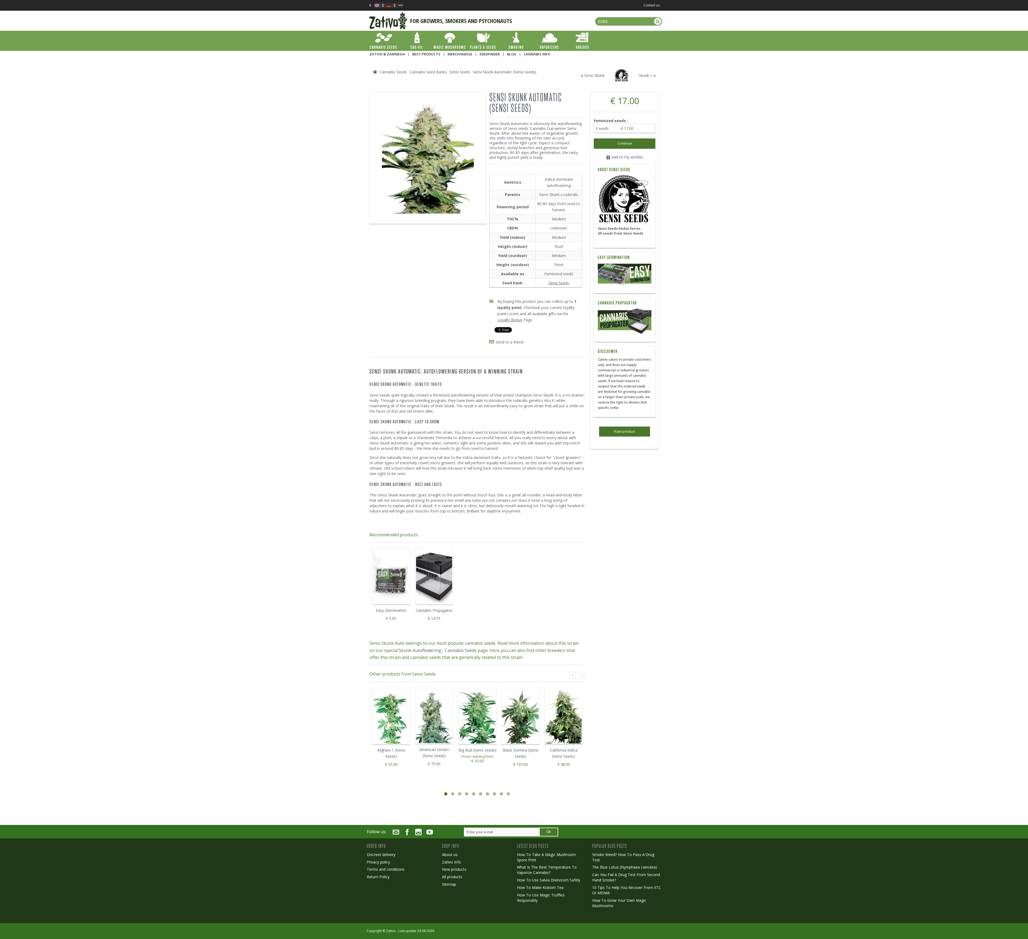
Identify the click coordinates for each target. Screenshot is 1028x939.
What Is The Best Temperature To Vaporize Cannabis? (547, 870)
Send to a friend (509, 342)
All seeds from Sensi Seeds (620, 233)
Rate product (624, 431)
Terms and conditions (386, 869)
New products (454, 869)
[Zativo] (388, 14)
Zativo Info (451, 862)
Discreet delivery (381, 854)
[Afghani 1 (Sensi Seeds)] (391, 716)
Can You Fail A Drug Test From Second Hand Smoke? (626, 877)
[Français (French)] (383, 4)
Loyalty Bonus (509, 319)
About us (450, 854)
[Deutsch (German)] (389, 4)
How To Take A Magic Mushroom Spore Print (546, 857)
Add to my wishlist (626, 157)
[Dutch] (400, 4)
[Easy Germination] (624, 275)
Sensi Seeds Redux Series (619, 228)
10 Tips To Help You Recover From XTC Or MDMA (626, 890)
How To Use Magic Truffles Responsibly (541, 897)
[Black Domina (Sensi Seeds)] (520, 716)
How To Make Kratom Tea (540, 887)
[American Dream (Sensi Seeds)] (434, 716)
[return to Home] (375, 72)
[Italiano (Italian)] (395, 4)
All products (452, 876)
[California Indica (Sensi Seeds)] (563, 716)
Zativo (391, 931)
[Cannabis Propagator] (624, 321)
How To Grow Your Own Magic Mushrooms (619, 903)
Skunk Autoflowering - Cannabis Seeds (438, 650)
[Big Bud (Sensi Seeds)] (477, 716)
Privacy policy (378, 862)
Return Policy (378, 876)
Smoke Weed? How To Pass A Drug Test (623, 857)
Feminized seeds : (611, 120)
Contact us (652, 5)
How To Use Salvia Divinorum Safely (548, 880)
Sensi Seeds (559, 282)
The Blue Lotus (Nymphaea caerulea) (624, 867)
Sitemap (449, 884)
